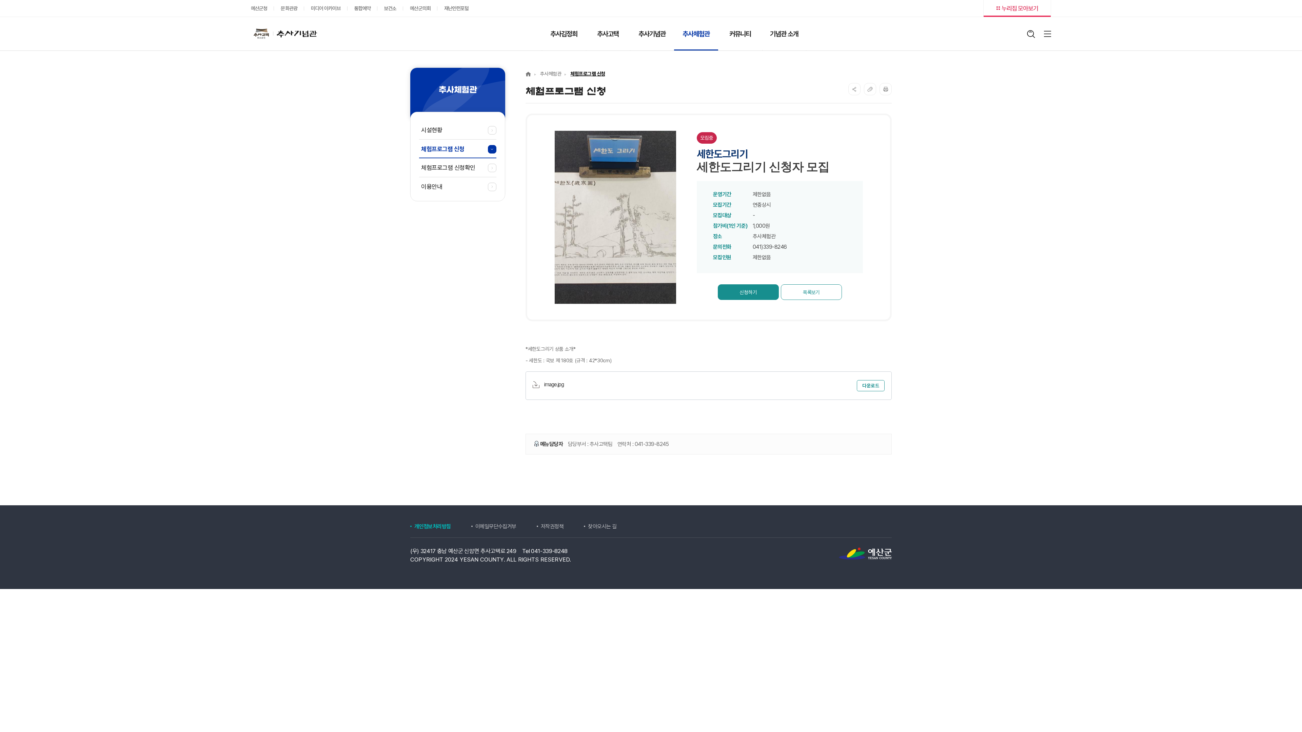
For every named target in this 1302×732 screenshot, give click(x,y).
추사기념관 (284, 33)
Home (528, 74)
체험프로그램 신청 (587, 74)
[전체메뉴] (1047, 34)
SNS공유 (854, 89)
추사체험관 (550, 74)
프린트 (886, 89)
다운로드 (870, 385)
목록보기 (811, 292)
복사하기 (870, 89)
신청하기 (748, 292)
